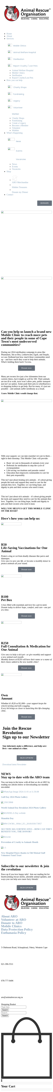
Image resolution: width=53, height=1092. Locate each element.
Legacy (16, 100)
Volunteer (18, 107)
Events (19, 151)
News (18, 141)
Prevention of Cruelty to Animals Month (19, 842)
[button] (26, 27)
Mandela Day (7, 818)
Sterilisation (18, 59)
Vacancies (21, 159)
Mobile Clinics (19, 45)
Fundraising (18, 94)
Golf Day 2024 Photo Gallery (14, 797)
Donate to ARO (11, 923)
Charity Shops (19, 87)
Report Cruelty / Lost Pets (25, 65)
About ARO (9, 916)
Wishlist (15, 114)
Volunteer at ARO (13, 919)
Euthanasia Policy (13, 932)
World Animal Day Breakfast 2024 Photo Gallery (23, 808)
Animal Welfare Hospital (24, 52)
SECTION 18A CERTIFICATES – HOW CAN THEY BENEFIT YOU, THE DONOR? (26, 830)
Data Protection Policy (17, 929)
